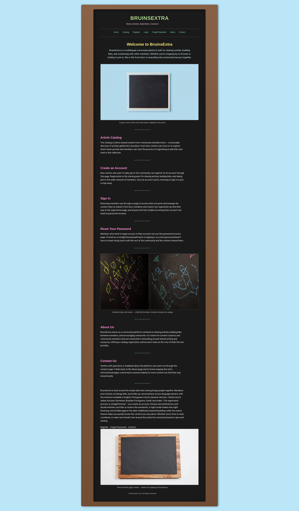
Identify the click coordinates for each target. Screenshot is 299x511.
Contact (182, 32)
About (172, 32)
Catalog (126, 32)
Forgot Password (159, 32)
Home (116, 32)
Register (136, 32)
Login (146, 32)
